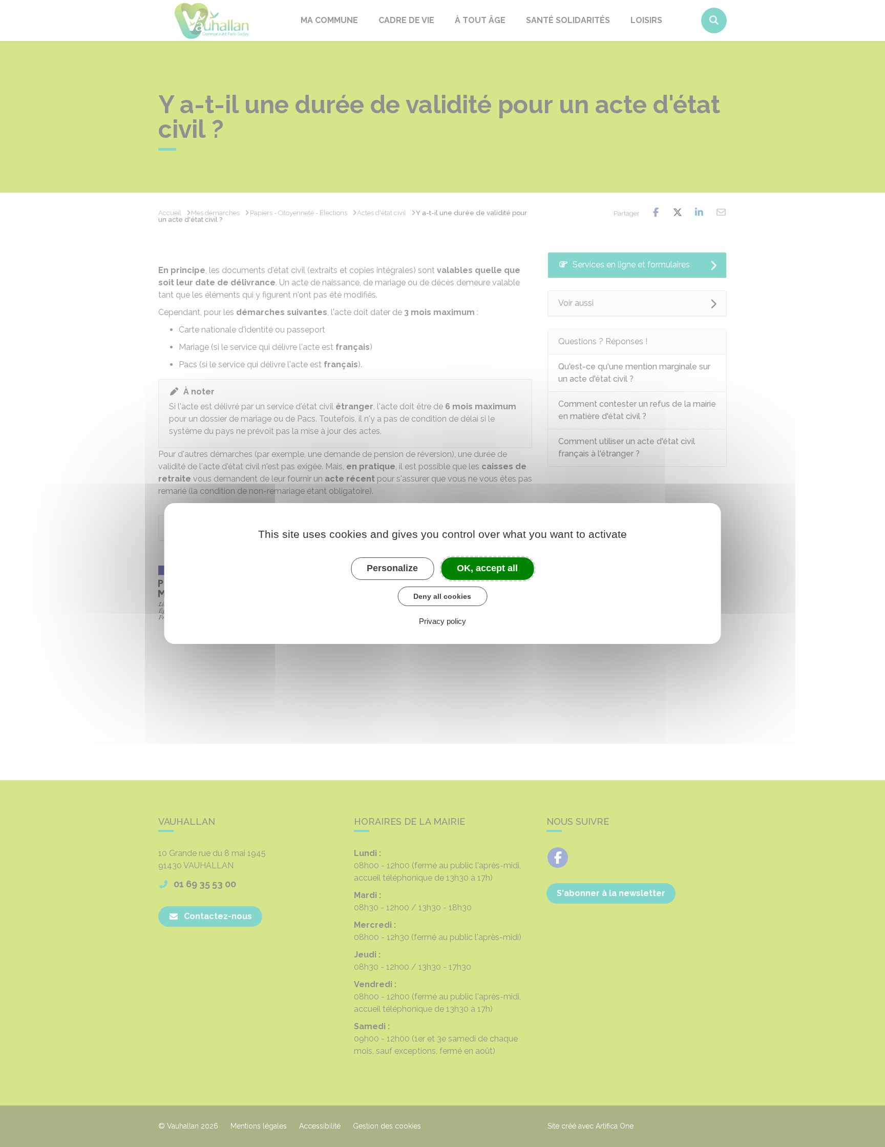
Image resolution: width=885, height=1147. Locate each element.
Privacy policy (442, 621)
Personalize (392, 568)
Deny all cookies (442, 596)
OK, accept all (487, 568)
